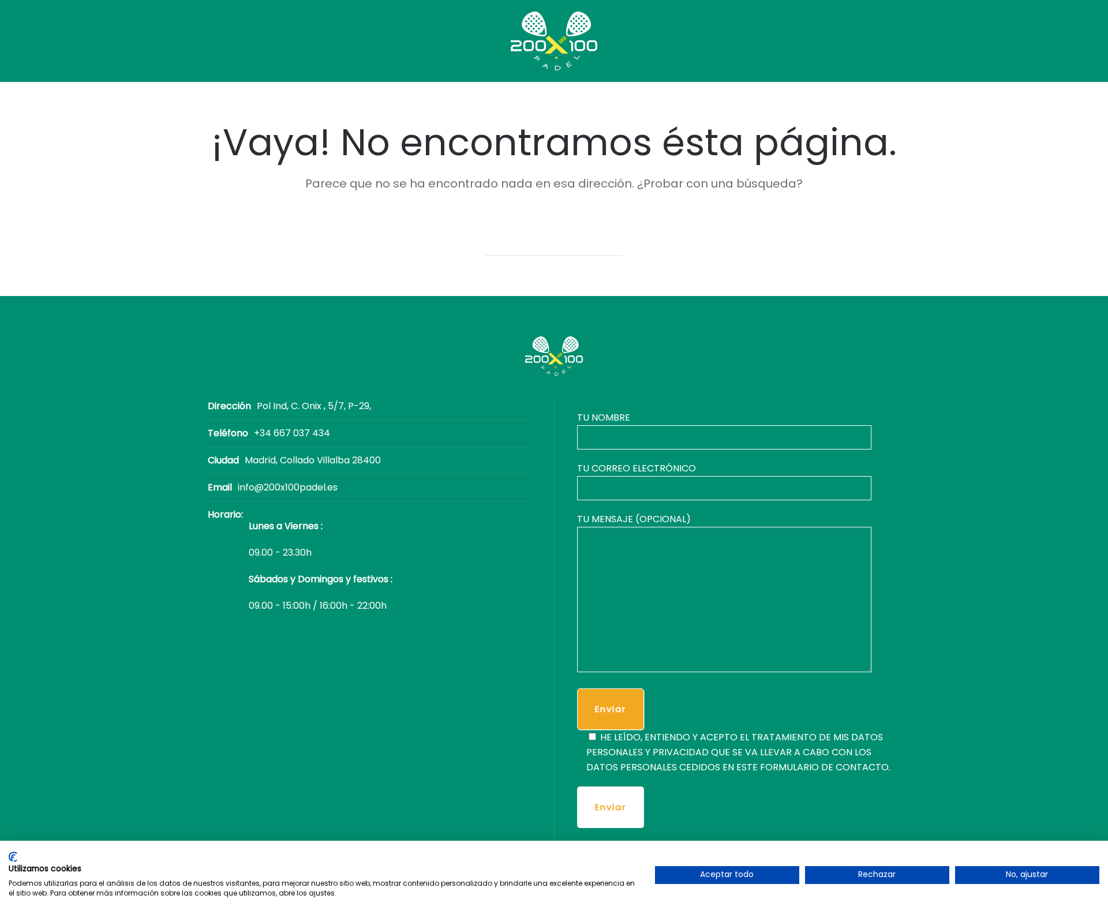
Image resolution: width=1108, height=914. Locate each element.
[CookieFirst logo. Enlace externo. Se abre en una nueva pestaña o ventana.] (13, 857)
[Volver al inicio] (554, 41)
